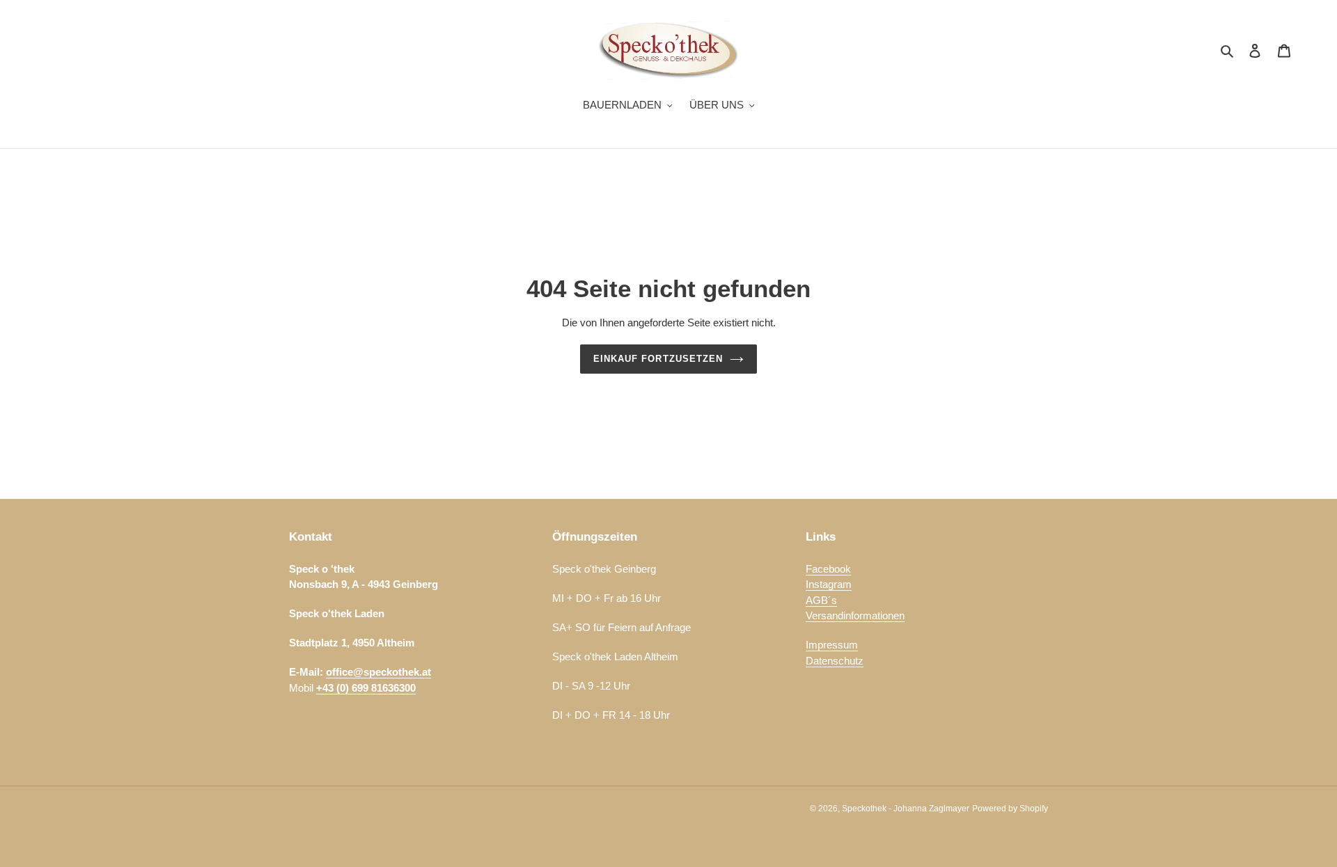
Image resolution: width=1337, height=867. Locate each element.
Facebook (828, 569)
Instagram (829, 584)
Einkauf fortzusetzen (658, 358)
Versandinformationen (855, 615)
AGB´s (821, 600)
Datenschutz (834, 661)
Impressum (832, 645)
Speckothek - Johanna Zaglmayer (905, 808)
